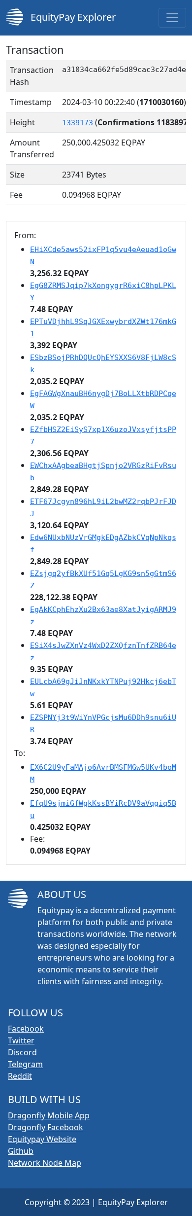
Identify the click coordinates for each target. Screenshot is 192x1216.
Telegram (25, 1064)
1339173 (77, 122)
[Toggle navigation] (172, 18)
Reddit (20, 1076)
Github (20, 1150)
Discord (22, 1052)
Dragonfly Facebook (45, 1127)
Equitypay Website (42, 1139)
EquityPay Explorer (72, 17)
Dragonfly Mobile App (49, 1115)
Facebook (26, 1028)
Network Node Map (44, 1162)
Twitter (21, 1040)
